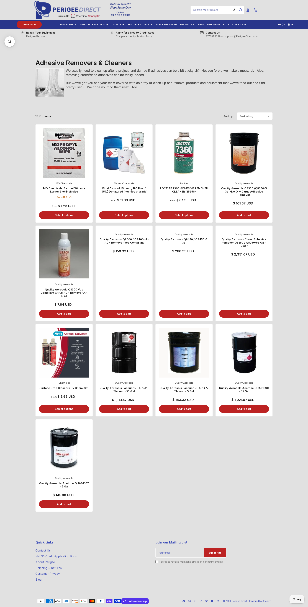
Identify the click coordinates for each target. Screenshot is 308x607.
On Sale (116, 24)
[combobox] (217, 10)
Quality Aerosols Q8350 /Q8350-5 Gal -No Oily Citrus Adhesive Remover (244, 191)
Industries (66, 24)
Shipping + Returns (48, 568)
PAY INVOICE (187, 24)
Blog (200, 24)
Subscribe (215, 552)
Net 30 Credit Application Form (56, 556)
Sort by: (228, 116)
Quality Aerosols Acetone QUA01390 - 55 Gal (244, 389)
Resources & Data (139, 24)
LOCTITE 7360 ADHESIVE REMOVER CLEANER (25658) (184, 190)
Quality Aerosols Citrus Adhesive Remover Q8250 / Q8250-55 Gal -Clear (244, 242)
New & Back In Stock (92, 24)
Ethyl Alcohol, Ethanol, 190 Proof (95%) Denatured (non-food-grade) (124, 190)
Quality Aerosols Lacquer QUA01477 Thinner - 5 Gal (184, 389)
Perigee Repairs (35, 36)
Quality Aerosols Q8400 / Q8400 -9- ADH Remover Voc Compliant (124, 241)
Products (28, 24)
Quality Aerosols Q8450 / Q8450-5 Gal (184, 241)
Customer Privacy (47, 573)
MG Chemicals (64, 183)
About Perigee (45, 562)
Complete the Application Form (134, 36)
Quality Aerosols (244, 183)
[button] (234, 10)
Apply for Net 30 (166, 24)
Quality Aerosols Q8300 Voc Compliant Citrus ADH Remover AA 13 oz (64, 293)
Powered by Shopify (260, 601)
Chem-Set (64, 382)
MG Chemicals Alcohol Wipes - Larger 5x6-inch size (64, 190)
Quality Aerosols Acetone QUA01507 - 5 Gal (64, 485)
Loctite (184, 183)
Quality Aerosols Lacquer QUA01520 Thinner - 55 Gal (123, 389)
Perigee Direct (239, 601)
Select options (64, 215)
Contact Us (235, 24)
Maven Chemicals (124, 183)
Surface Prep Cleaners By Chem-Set (64, 388)
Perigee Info (214, 24)
